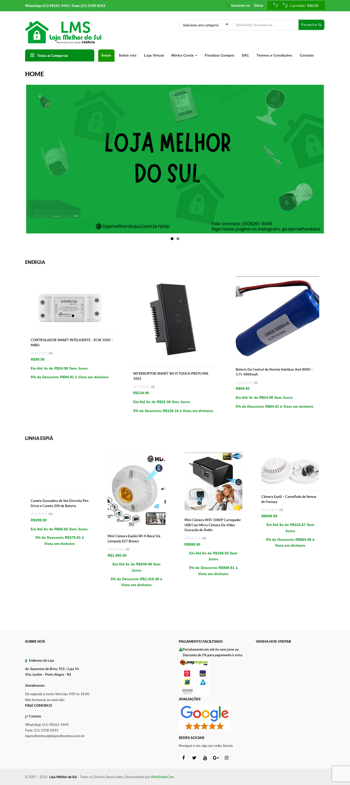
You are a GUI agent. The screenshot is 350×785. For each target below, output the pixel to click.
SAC (245, 55)
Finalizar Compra (219, 55)
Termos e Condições (274, 55)
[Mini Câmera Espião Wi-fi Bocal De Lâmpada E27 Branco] (137, 396)
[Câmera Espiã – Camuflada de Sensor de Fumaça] (290, 396)
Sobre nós (128, 55)
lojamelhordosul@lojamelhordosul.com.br (55, 677)
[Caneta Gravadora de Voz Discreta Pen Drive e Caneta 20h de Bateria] (60, 396)
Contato (307, 55)
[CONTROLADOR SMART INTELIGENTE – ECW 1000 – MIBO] (72, 220)
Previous (18, 129)
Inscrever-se (240, 5)
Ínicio (106, 55)
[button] (303, 5)
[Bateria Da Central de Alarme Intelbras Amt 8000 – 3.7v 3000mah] (277, 220)
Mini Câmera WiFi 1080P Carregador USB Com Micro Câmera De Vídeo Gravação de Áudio (212, 466)
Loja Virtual (154, 55)
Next (331, 129)
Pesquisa (309, 25)
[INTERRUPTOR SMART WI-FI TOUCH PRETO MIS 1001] (175, 220)
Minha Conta (183, 55)
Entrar (258, 5)
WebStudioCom (162, 718)
